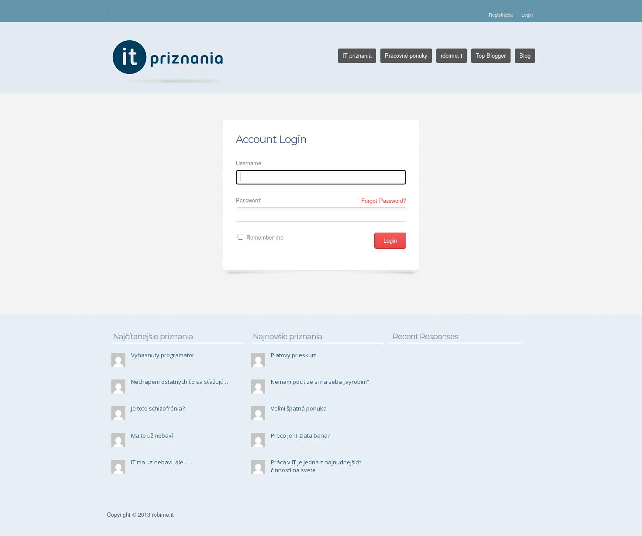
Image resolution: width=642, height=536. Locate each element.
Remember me (264, 237)
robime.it (452, 55)
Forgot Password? (383, 200)
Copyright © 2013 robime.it (140, 514)
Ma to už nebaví (152, 435)
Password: (249, 200)
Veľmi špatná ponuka (299, 408)
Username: (249, 163)
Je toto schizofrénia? (158, 408)
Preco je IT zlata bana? (300, 435)
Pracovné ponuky (406, 55)
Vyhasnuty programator (162, 355)
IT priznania (357, 55)
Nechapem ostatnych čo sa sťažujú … (180, 382)
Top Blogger (491, 55)
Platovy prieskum (294, 355)
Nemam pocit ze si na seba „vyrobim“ (320, 382)
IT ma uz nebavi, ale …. (161, 462)
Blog (525, 55)
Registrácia (501, 14)
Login (527, 14)
